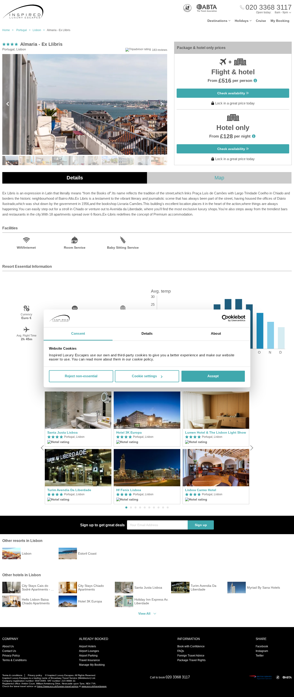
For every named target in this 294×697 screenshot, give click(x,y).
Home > (9, 30)
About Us (8, 646)
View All (144, 613)
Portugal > (24, 30)
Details (75, 178)
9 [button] (163, 507)
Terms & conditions (12, 675)
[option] (78, 448)
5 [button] (144, 507)
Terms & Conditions (14, 660)
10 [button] (167, 507)
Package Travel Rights (191, 660)
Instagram (262, 651)
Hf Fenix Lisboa (128, 490)
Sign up (201, 525)
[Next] (251, 448)
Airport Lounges (89, 651)
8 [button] (158, 507)
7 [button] (154, 507)
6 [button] (149, 507)
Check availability (231, 93)
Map (219, 178)
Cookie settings (144, 376)
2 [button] (131, 507)
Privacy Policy (11, 655)
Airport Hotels (87, 646)
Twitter (260, 655)
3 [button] (135, 507)
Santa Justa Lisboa (62, 432)
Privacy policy (35, 675)
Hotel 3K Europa (129, 432)
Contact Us (9, 651)
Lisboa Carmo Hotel (200, 490)
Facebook (262, 646)
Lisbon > (40, 30)
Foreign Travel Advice (190, 655)
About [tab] (216, 333)
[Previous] (42, 448)
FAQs (180, 651)
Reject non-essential (81, 376)
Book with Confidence (191, 646)
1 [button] (126, 507)
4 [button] (140, 507)
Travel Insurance (89, 660)
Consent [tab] (78, 333)
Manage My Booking (92, 664)
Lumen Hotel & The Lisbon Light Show (215, 432)
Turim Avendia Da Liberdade (69, 490)
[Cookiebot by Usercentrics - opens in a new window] (225, 318)
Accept (213, 376)
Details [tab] (147, 333)
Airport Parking (88, 655)
